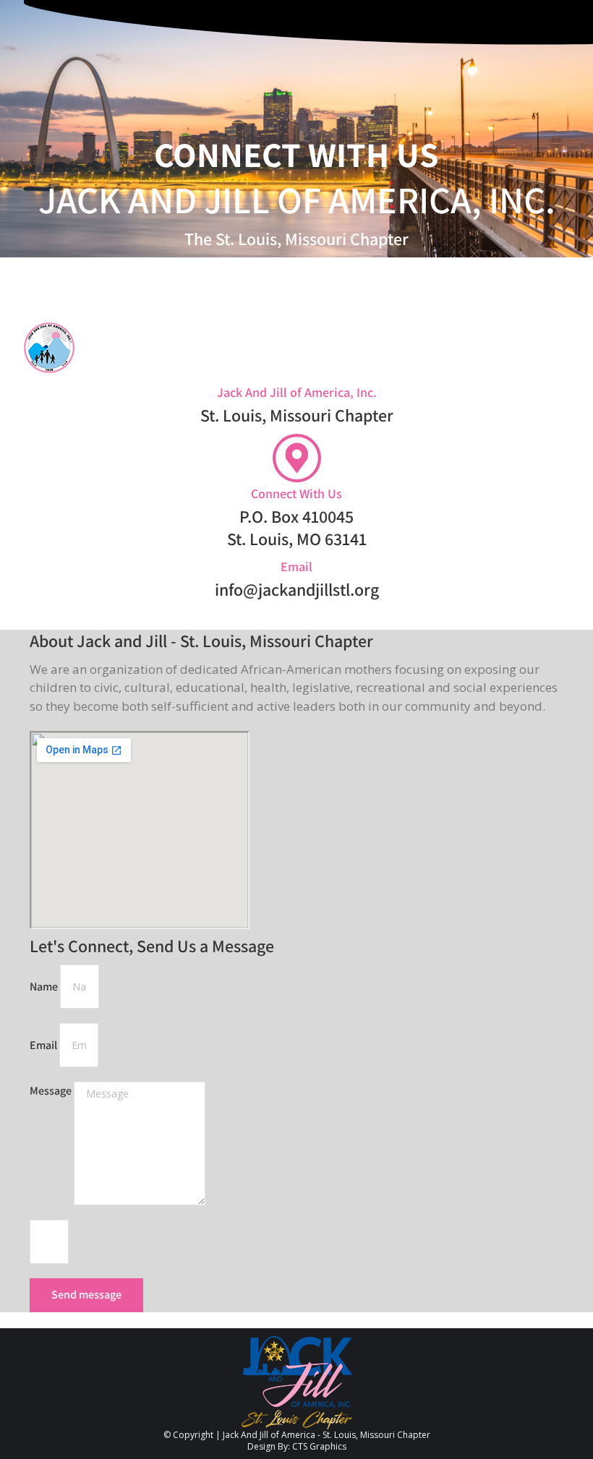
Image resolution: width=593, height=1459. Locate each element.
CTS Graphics (319, 1446)
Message (52, 1090)
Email (44, 1045)
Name (45, 986)
